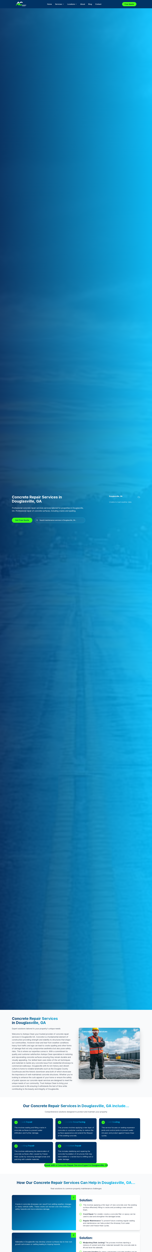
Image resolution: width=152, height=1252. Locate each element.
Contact (98, 4)
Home (49, 4)
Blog (90, 4)
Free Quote (129, 4)
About (82, 4)
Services (58, 4)
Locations (71, 4)
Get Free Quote (22, 520)
